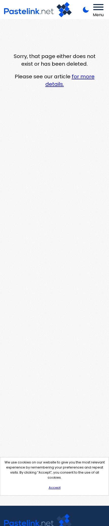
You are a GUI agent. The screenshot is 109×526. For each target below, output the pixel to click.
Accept (55, 487)
